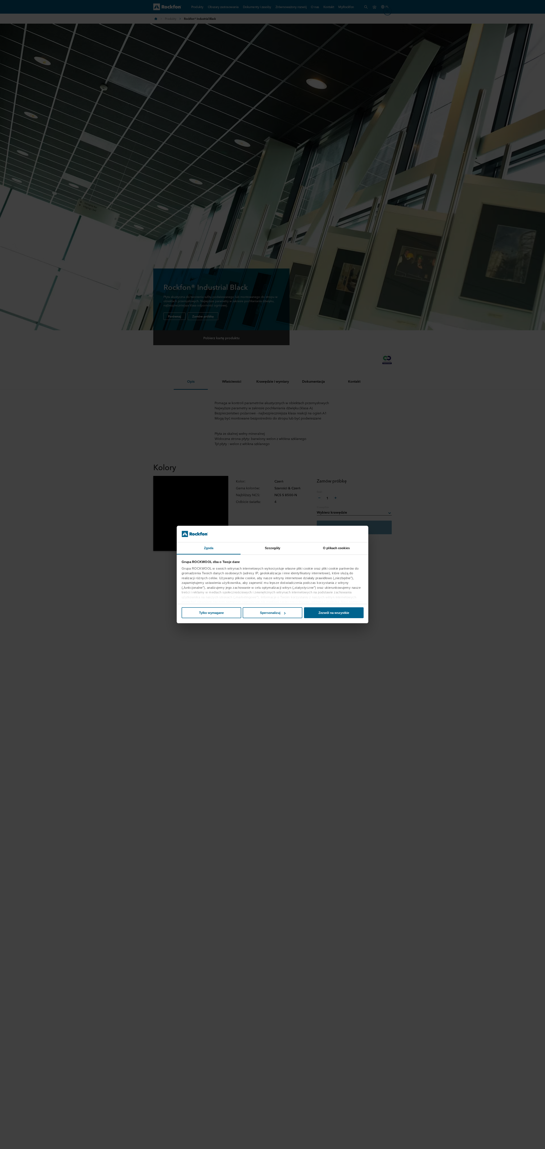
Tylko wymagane (211, 613)
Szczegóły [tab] (272, 548)
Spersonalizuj (270, 613)
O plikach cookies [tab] (336, 548)
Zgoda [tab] (209, 548)
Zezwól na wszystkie (333, 613)
